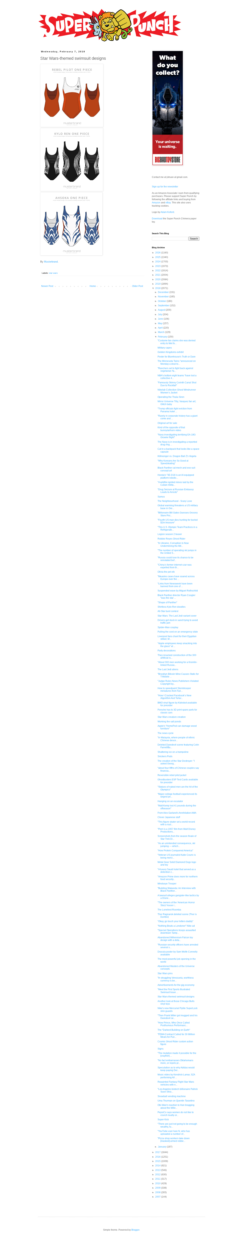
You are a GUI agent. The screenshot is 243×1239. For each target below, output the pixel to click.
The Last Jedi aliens (168, 669)
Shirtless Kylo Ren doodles (171, 607)
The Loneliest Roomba (169, 909)
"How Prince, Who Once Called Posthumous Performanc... (174, 1024)
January (162, 1146)
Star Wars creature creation (172, 717)
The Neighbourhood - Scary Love (175, 501)
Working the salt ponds (169, 721)
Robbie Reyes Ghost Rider (171, 538)
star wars (53, 273)
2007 (158, 1196)
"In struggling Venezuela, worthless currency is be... (176, 979)
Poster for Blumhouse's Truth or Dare (177, 356)
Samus (161, 496)
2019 (158, 283)
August (162, 310)
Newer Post (47, 286)
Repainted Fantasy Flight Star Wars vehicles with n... (176, 1083)
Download (157, 218)
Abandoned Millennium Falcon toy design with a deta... (175, 938)
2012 (158, 1174)
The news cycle (166, 733)
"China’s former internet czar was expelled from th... (175, 566)
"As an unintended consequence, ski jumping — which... (176, 844)
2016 (158, 1156)
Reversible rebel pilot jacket (172, 775)
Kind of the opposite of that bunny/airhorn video (171, 428)
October (162, 301)
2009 (158, 1187)
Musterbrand (51, 261)
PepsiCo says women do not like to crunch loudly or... (176, 1113)
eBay (168, 202)
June (161, 319)
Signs (160, 1048)
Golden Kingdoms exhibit (171, 352)
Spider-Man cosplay (168, 627)
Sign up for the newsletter (165, 186)
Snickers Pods (165, 756)
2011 (158, 1179)
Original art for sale (167, 423)
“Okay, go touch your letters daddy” (175, 921)
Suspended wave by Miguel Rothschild (178, 590)
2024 (158, 261)
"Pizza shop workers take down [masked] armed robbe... (174, 1139)
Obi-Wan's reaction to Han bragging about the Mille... (176, 1106)
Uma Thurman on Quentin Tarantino (176, 1100)
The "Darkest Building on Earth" (174, 1030)
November (163, 296)
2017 (158, 1152)
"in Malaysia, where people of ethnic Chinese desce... (176, 739)
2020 (158, 279)
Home (93, 286)
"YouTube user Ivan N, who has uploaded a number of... (174, 1132)
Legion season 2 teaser (170, 534)
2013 (158, 1170)
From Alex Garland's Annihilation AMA (177, 813)
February (163, 336)
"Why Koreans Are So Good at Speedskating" (173, 462)
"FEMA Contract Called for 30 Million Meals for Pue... (176, 1035)
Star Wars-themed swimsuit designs (176, 996)
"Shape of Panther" (167, 602)
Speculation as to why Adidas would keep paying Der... (176, 1069)
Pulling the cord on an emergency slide (178, 631)
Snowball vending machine (172, 1096)
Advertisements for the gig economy (176, 985)
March (161, 332)
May (160, 323)
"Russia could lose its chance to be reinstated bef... (175, 559)
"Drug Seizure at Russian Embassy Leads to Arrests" (176, 490)
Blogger (135, 1230)
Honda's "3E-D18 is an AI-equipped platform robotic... (176, 476)
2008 (158, 1192)
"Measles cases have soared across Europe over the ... (176, 577)
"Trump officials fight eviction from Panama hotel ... (175, 410)
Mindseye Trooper (167, 883)
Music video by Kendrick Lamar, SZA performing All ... (176, 1076)
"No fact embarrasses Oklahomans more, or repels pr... (175, 1061)
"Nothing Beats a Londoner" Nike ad (176, 926)
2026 (158, 252)
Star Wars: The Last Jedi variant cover (177, 615)
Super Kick (163, 1119)
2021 (158, 275)
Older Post (137, 286)
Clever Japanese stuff (169, 817)
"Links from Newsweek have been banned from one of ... (175, 585)
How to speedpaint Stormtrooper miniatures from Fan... (174, 689)
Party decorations (167, 650)
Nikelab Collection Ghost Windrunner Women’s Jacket (177, 391)
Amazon (156, 202)
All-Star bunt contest (168, 611)
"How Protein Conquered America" (175, 850)
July (160, 314)
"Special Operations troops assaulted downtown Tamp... (177, 931)
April (160, 327)
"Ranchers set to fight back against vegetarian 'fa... (175, 369)
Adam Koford (167, 212)
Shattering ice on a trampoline (173, 752)
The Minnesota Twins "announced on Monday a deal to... (177, 362)
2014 (158, 1165)
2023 (158, 266)
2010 (158, 1183)
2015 (158, 1161)
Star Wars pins (165, 973)
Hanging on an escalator (170, 801)
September (164, 305)
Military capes (165, 347)
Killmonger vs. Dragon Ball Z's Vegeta (177, 456)
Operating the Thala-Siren (171, 397)
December (163, 292)
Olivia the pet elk (166, 572)
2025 (158, 257)
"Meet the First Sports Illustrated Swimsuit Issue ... (174, 990)
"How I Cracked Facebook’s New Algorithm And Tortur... (174, 696)
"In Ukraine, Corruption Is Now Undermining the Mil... (173, 544)
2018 (158, 288)
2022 (158, 270)
